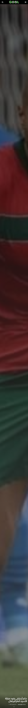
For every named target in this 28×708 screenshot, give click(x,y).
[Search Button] (2, 2)
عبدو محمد (20, 704)
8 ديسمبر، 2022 (13, 704)
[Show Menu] (25, 2)
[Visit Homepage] (14, 2)
